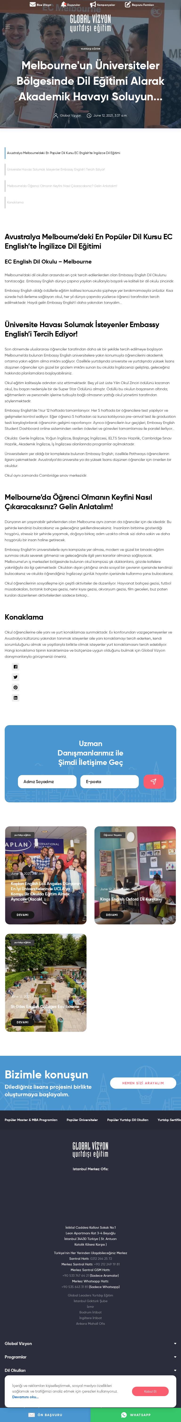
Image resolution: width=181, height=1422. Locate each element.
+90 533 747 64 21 (75, 1275)
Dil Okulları (15, 1370)
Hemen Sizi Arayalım (143, 1083)
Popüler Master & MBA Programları (31, 1120)
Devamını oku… (25, 1396)
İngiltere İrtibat (90, 1318)
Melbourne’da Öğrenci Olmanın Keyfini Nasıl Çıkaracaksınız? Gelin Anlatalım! (62, 186)
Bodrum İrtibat (90, 1312)
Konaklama (15, 202)
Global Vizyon (18, 1343)
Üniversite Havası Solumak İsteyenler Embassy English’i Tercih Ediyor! (56, 169)
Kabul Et (150, 1391)
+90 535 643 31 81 (75, 1287)
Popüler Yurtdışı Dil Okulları (127, 1120)
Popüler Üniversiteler (82, 1120)
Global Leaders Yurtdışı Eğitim (90, 1295)
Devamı (23, 915)
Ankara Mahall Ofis (90, 1323)
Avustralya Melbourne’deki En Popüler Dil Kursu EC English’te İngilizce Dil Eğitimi (63, 153)
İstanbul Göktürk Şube (90, 1301)
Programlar (15, 1357)
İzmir (90, 1306)
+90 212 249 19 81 (107, 1264)
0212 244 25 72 (101, 1258)
